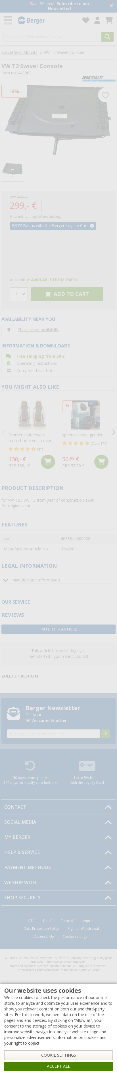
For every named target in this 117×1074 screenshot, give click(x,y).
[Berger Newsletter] (105, 733)
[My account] (97, 20)
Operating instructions (36, 363)
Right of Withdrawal (83, 929)
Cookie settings (74, 937)
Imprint (89, 921)
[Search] (107, 37)
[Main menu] (8, 20)
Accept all (58, 1066)
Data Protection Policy (41, 929)
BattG (47, 921)
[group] (12, 170)
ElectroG (67, 921)
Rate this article (58, 629)
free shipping (51, 216)
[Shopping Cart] (109, 20)
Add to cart (70, 294)
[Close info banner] (111, 6)
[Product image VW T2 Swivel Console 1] (58, 120)
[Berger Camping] (46, 20)
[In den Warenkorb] (48, 462)
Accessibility (44, 937)
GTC (31, 921)
